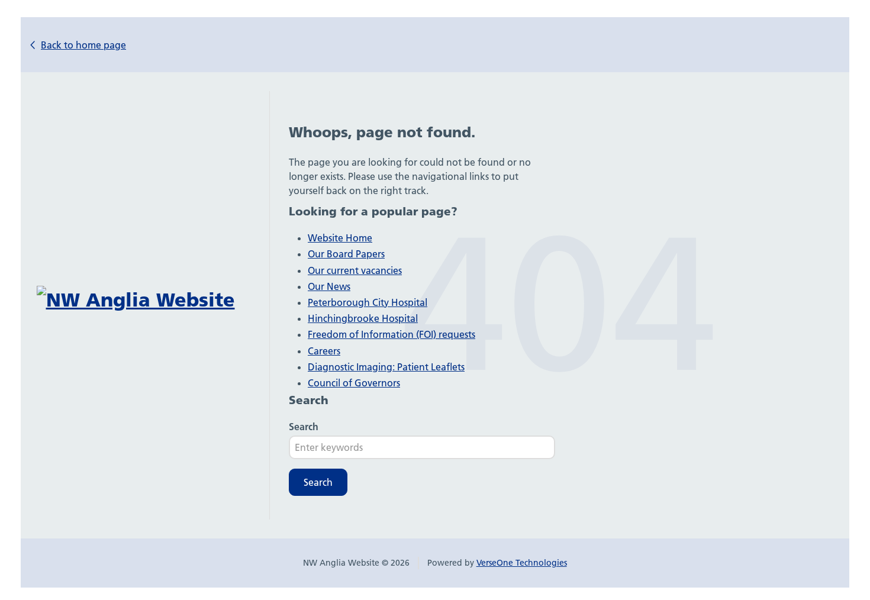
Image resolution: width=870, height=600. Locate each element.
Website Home (340, 238)
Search (303, 427)
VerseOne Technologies (521, 562)
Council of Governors (354, 383)
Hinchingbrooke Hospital (363, 318)
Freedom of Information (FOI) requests (391, 334)
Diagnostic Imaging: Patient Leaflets (386, 367)
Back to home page (83, 45)
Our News (329, 286)
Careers (324, 351)
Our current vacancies (355, 270)
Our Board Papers (346, 254)
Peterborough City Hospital (367, 302)
